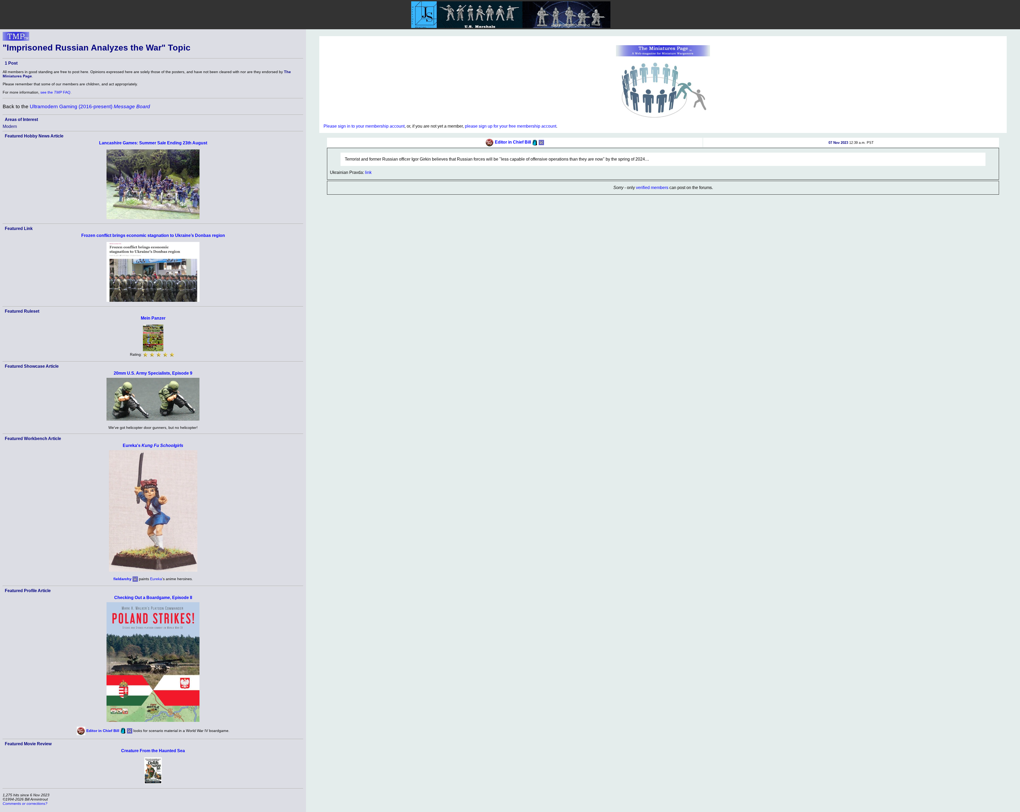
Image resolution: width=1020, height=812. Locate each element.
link (368, 172)
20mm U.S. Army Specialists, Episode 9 (153, 373)
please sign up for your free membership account (510, 126)
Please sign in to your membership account (364, 126)
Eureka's (153, 445)
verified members (652, 187)
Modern (10, 126)
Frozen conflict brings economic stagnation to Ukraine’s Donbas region (153, 235)
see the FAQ (55, 92)
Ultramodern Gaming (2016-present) (90, 106)
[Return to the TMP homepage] (16, 38)
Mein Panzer (153, 318)
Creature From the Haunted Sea (153, 750)
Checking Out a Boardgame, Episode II (153, 597)
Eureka (156, 579)
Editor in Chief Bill (102, 731)
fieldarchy (122, 579)
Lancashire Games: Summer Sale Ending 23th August (153, 143)
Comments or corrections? (25, 803)
